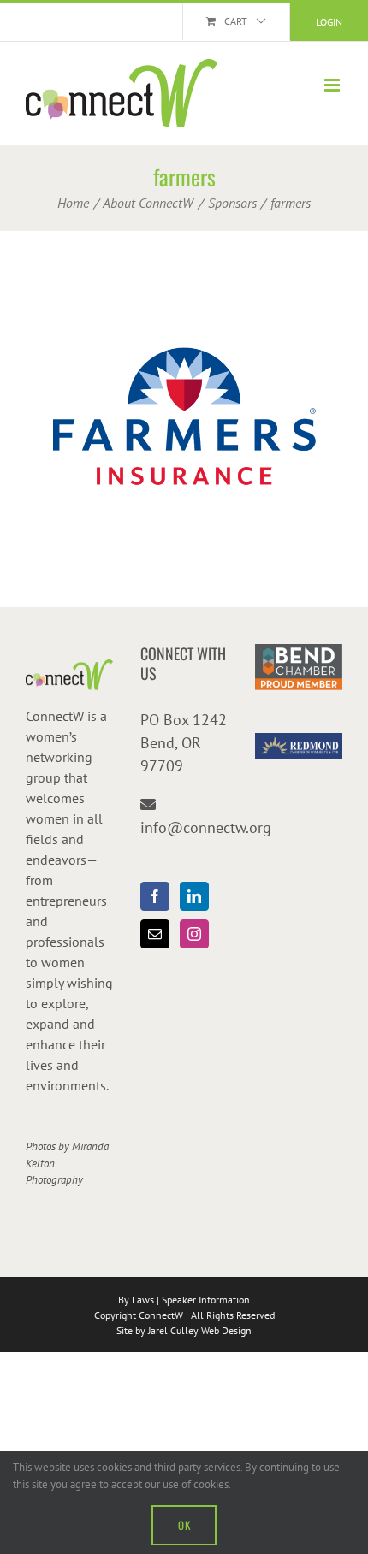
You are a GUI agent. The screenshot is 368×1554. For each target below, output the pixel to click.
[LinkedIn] (194, 896)
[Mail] (154, 933)
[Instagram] (194, 933)
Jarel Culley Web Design (200, 1330)
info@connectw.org (205, 827)
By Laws (136, 1299)
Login (329, 21)
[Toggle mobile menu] (333, 85)
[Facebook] (154, 896)
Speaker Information (206, 1299)
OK (184, 1524)
